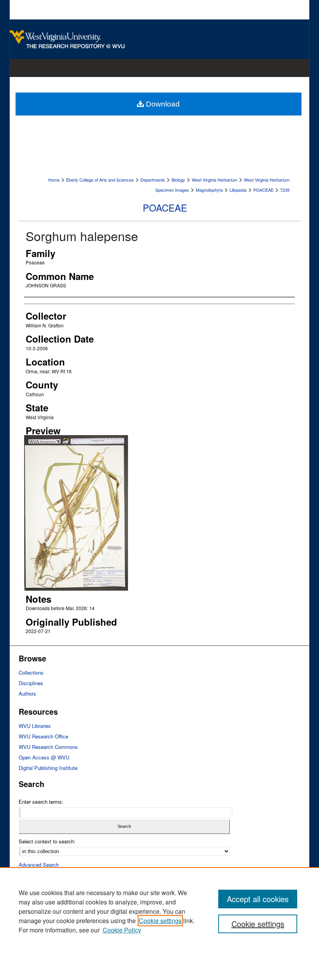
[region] (159, 911)
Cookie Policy (122, 929)
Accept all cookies (258, 898)
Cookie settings (160, 920)
